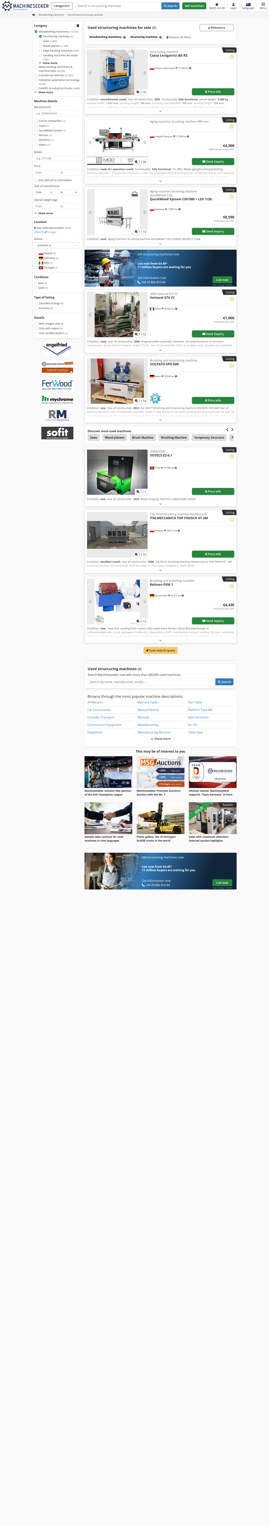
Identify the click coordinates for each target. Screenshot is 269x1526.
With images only (51, 323)
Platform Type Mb (200, 710)
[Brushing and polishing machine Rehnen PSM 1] (117, 601)
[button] (263, 5)
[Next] (144, 72)
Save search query (161, 650)
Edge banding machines (61, 50)
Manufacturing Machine (154, 732)
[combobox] (57, 245)
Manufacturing (148, 725)
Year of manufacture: (47, 186)
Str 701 (193, 725)
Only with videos (51, 328)
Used (43, 287)
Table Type (195, 732)
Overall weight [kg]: (46, 200)
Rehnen (45, 135)
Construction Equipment (104, 725)
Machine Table (148, 702)
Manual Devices (148, 710)
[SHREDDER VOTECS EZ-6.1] (117, 472)
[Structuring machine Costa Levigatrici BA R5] (117, 72)
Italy (48, 262)
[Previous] (90, 72)
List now (222, 280)
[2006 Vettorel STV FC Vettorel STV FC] (117, 314)
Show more (162, 739)
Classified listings (51, 303)
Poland (49, 253)
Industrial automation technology (59, 82)
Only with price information (55, 180)
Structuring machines (58, 36)
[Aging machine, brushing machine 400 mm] (117, 142)
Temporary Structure (209, 438)
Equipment (95, 732)
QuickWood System (52, 130)
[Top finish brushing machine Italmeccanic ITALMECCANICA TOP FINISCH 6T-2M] (117, 534)
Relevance (217, 28)
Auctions (46, 308)
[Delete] (124, 37)
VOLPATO (46, 140)
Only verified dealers (53, 333)
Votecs (44, 144)
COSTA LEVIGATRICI (52, 121)
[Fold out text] (160, 111)
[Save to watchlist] (231, 56)
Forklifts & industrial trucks (59, 88)
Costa (44, 125)
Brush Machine (143, 438)
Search (172, 6)
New (42, 283)
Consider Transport (101, 717)
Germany (51, 258)
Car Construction (99, 710)
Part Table (195, 702)
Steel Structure (198, 717)
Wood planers (55, 46)
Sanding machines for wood (60, 57)
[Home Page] (33, 14)
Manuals (143, 717)
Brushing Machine (174, 438)
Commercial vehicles (56, 75)
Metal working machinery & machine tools (55, 69)
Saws (50, 41)
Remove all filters (180, 37)
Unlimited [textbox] (44, 245)
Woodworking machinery (58, 31)
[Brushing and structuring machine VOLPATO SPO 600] (117, 381)
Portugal (50, 267)
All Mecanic (95, 702)
